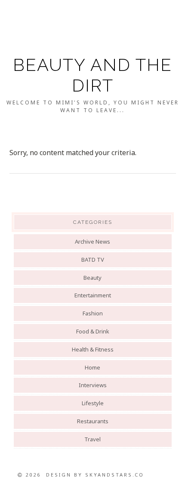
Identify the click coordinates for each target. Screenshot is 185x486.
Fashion (93, 313)
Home (92, 367)
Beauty (92, 277)
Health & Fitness (93, 349)
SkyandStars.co (114, 474)
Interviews (93, 385)
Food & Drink (92, 331)
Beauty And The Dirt (92, 75)
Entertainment (92, 295)
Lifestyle (93, 403)
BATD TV (92, 259)
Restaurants (92, 421)
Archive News (92, 241)
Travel (92, 439)
